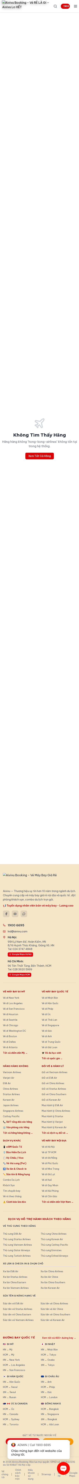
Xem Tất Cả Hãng (39, 456)
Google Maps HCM (21, 974)
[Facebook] (6, 914)
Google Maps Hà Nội (22, 954)
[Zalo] (24, 914)
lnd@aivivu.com (17, 931)
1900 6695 (66, 6)
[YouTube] (15, 914)
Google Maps (73, 1474)
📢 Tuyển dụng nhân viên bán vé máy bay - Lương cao (38, 905)
